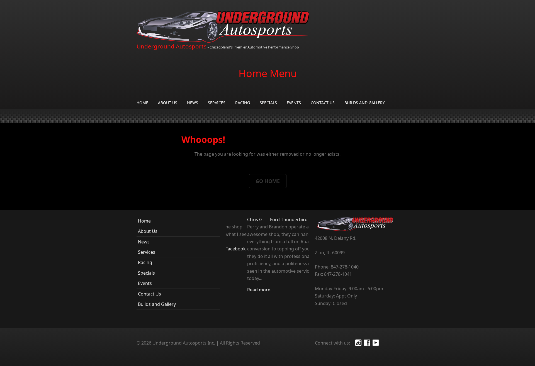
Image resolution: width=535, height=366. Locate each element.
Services (216, 102)
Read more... (239, 290)
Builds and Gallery (364, 102)
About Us (167, 102)
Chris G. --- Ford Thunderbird (256, 219)
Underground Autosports (171, 46)
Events (294, 102)
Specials (268, 102)
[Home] (223, 27)
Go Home (268, 181)
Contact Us (323, 102)
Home (142, 102)
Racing (242, 102)
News (192, 102)
